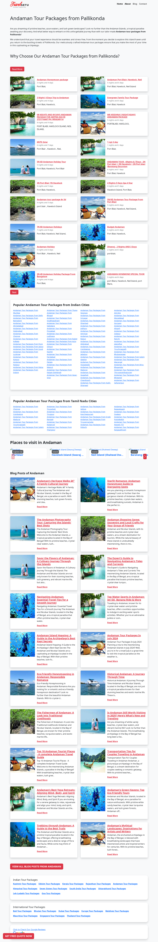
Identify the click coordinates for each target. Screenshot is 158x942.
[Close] (107, 445)
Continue (60, 482)
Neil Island (84, 475)
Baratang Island (97, 475)
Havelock (72, 475)
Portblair (59, 475)
